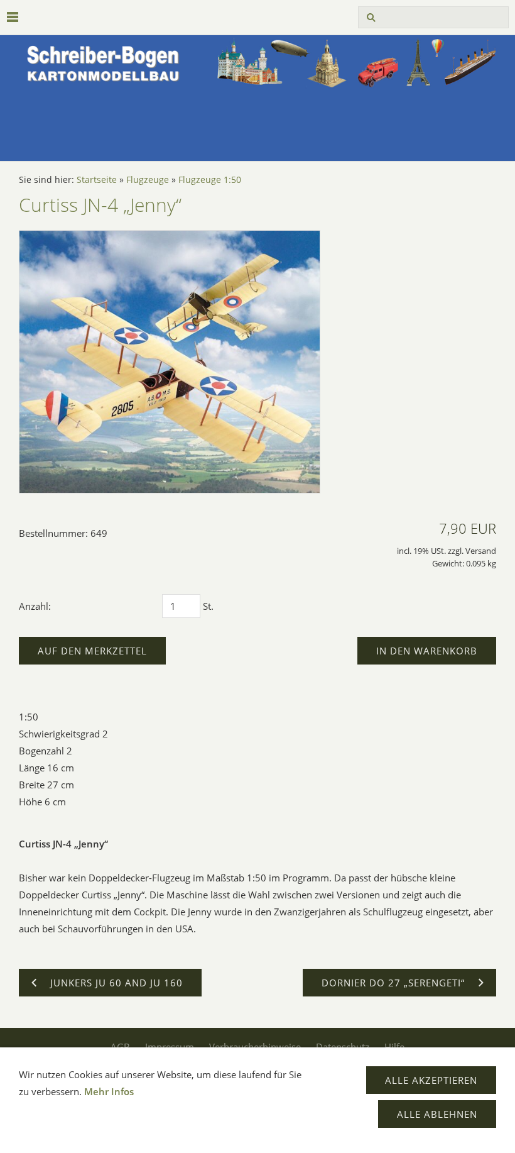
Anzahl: (35, 606)
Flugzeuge (147, 179)
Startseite (97, 179)
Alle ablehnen (437, 1114)
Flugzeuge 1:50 (209, 179)
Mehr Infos (109, 1091)
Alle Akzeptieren (431, 1080)
